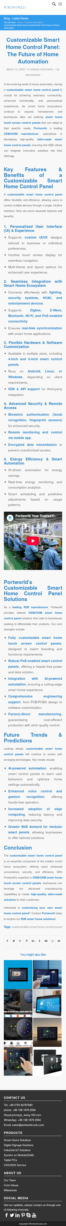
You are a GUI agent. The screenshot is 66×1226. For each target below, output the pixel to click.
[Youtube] (34, 1214)
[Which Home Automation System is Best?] (47, 1061)
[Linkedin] (17, 1214)
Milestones (10, 1190)
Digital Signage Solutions (18, 1145)
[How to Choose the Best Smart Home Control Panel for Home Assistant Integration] (18, 1061)
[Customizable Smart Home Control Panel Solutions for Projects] (47, 1032)
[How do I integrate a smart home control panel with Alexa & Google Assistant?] (18, 1003)
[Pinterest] (23, 1214)
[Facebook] (6, 1214)
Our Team (10, 1180)
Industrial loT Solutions (17, 1150)
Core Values (11, 1185)
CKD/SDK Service (15, 1165)
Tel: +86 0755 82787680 (18, 1105)
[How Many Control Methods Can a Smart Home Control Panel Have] (18, 1032)
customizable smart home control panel (37, 927)
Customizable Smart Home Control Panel (33, 183)
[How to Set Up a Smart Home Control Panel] (47, 1003)
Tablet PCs (10, 1160)
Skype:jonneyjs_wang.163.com (22, 1115)
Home (19, 22)
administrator (33, 75)
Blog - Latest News (16, 18)
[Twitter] (12, 1214)
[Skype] (28, 1214)
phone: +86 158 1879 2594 (20, 1110)
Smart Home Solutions (17, 1140)
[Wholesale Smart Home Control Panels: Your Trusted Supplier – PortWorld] (18, 974)
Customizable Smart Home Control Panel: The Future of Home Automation (33, 50)
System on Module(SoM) (19, 1155)
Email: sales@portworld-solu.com (24, 1125)
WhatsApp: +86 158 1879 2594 (22, 1120)
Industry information (34, 22)
